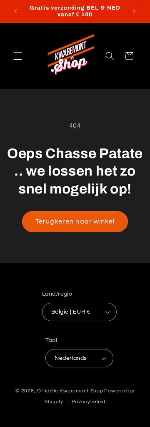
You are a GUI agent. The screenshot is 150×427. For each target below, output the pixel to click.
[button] (17, 55)
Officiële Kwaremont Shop (70, 391)
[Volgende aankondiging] (134, 11)
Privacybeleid (89, 401)
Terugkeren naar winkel (75, 221)
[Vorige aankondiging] (16, 11)
